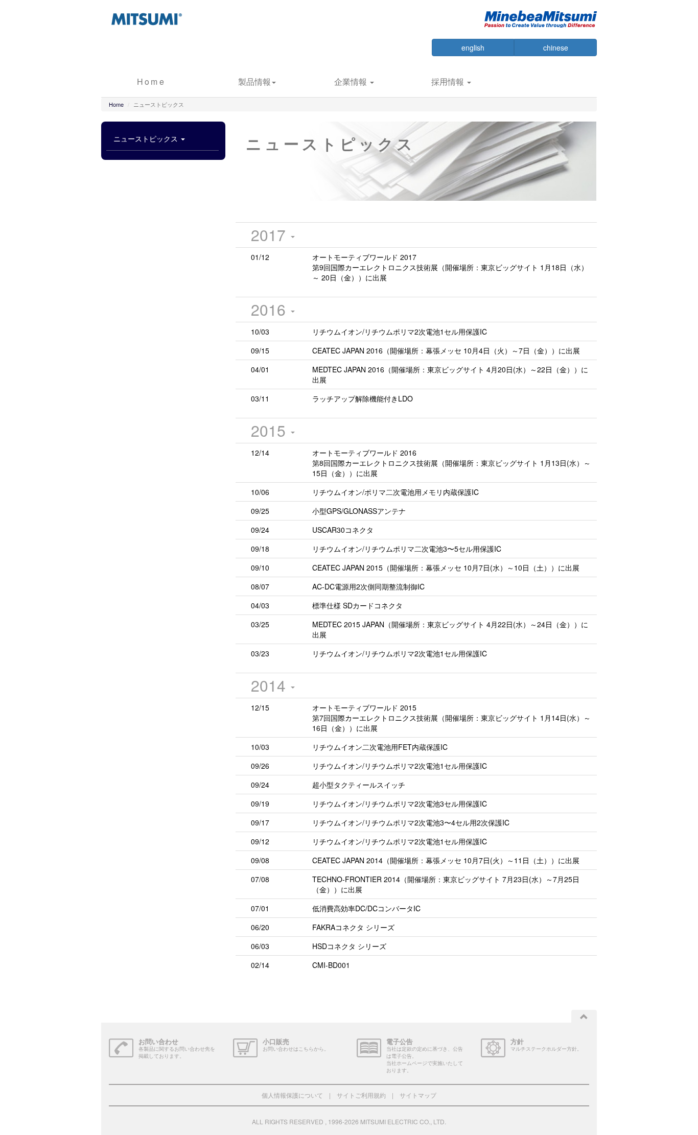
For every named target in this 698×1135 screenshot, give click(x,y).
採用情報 (448, 81)
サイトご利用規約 (361, 1095)
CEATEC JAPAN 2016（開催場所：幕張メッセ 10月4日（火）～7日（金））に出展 (446, 350)
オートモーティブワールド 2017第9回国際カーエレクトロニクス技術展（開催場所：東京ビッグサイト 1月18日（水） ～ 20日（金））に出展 (450, 267)
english (472, 47)
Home (151, 81)
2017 (270, 235)
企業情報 (351, 81)
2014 (270, 685)
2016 (270, 309)
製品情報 (254, 81)
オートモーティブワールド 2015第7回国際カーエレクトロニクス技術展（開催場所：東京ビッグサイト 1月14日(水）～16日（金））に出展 (451, 717)
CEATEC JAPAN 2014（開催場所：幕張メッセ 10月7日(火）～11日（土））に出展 (445, 860)
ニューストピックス (146, 138)
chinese (555, 47)
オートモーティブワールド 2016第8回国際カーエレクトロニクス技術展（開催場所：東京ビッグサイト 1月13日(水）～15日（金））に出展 (451, 462)
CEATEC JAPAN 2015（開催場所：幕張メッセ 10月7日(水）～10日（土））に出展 (445, 567)
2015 (270, 430)
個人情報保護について (292, 1095)
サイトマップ (418, 1095)
